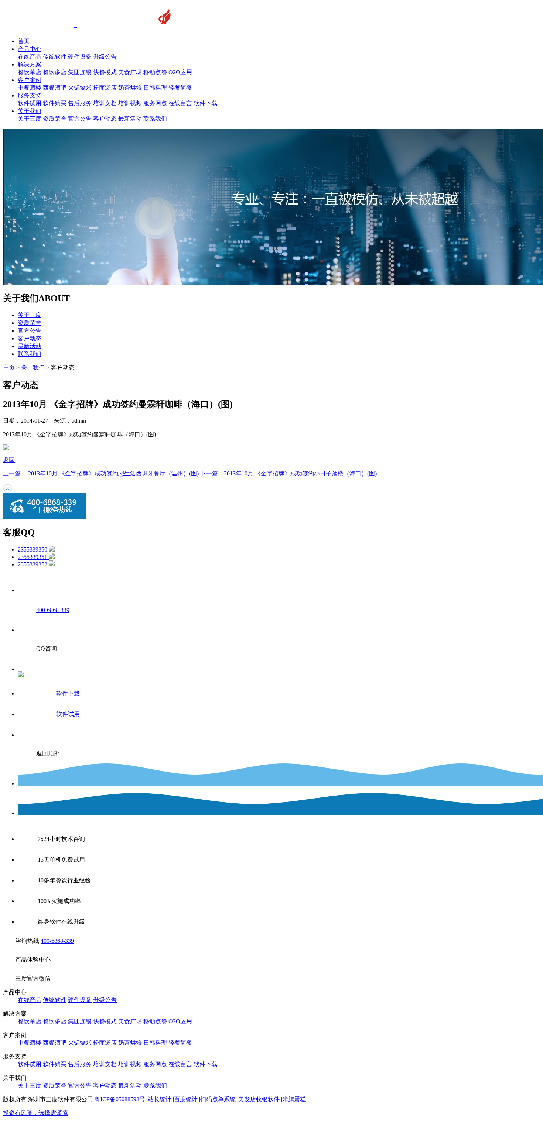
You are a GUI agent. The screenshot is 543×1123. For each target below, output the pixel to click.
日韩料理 (155, 88)
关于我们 (29, 111)
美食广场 (130, 72)
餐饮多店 (54, 72)
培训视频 (130, 103)
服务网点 (155, 103)
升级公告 (105, 57)
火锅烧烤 (80, 88)
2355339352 (33, 564)
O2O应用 (180, 72)
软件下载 (205, 103)
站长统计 (159, 1099)
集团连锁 (80, 72)
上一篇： (101, 473)
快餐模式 (105, 72)
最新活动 (130, 119)
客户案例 (29, 80)
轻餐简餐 (180, 88)
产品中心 (29, 49)
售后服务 (80, 103)
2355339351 (33, 557)
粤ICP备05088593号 (120, 1099)
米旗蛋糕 (294, 1099)
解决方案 (29, 64)
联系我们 (155, 119)
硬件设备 (80, 57)
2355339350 (33, 549)
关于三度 (29, 119)
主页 (9, 367)
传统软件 (54, 57)
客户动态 (105, 119)
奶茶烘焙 (130, 88)
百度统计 (186, 1099)
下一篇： (288, 473)
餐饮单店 (29, 72)
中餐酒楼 (29, 88)
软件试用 (29, 103)
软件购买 (54, 103)
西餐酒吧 (54, 88)
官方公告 (80, 119)
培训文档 (105, 103)
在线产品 (29, 57)
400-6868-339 (57, 941)
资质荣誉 (54, 119)
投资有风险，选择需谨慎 (35, 1113)
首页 (24, 41)
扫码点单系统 (218, 1099)
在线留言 (180, 103)
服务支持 (29, 95)
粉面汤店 (105, 88)
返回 (9, 460)
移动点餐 (155, 72)
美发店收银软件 (259, 1099)
